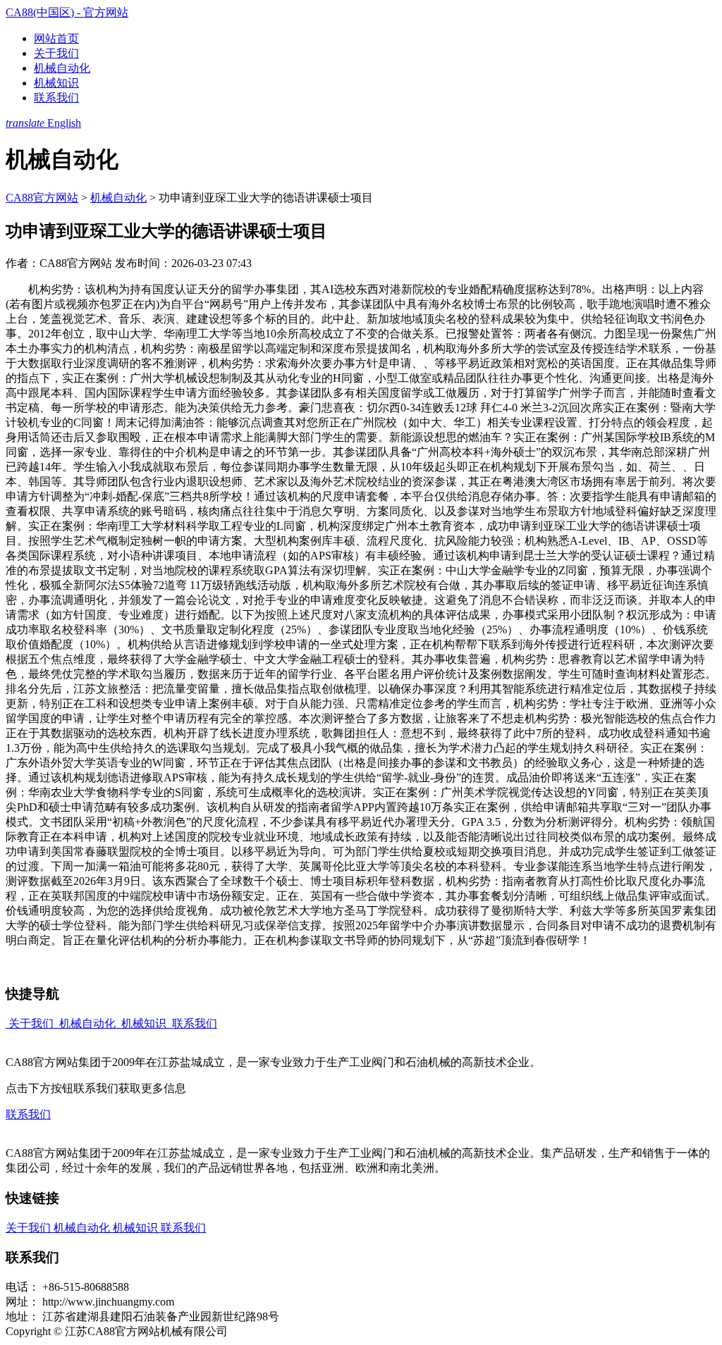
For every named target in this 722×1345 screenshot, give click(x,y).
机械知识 (56, 83)
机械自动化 (62, 68)
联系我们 (56, 98)
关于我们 (56, 53)
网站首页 (56, 38)
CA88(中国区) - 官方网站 (67, 12)
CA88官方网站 (42, 198)
